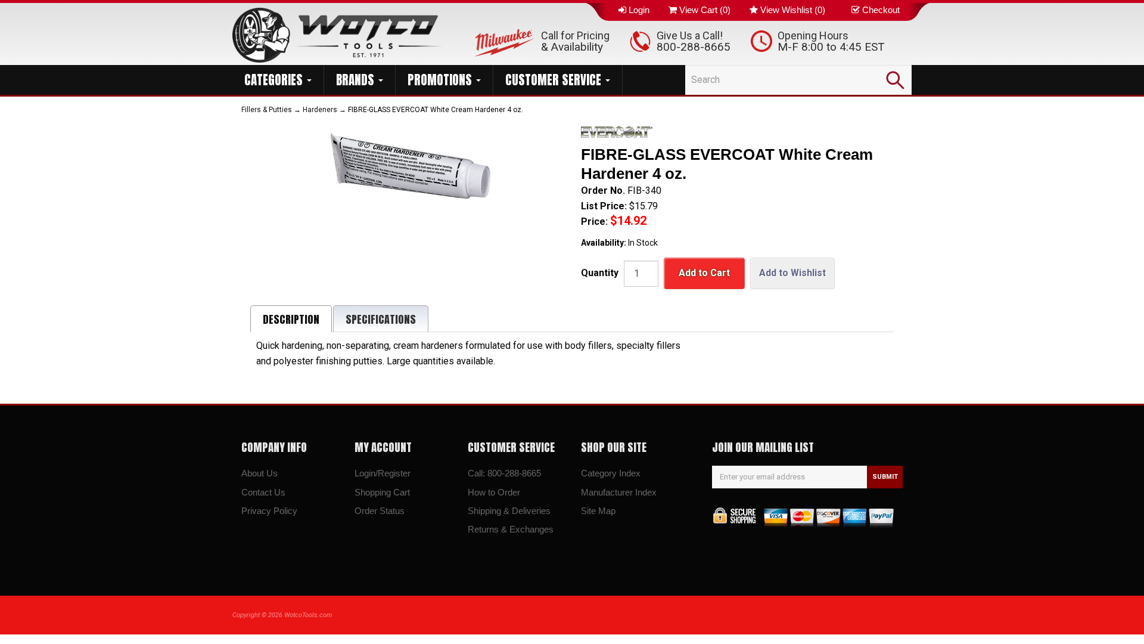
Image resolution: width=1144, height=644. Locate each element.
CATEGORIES (275, 79)
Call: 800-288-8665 (504, 473)
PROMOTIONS (441, 79)
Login (639, 10)
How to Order (494, 492)
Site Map (598, 511)
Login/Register (383, 473)
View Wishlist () (792, 10)
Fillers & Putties (266, 110)
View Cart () (704, 10)
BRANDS (356, 79)
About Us (259, 473)
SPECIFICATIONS (381, 319)
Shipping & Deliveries (509, 511)
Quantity (599, 272)
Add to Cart (704, 272)
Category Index (611, 473)
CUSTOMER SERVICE (554, 79)
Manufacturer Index (619, 492)
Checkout (881, 10)
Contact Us (263, 492)
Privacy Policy (269, 511)
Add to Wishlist (792, 272)
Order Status (380, 511)
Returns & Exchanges (511, 529)
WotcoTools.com (308, 615)
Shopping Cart (382, 492)
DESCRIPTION (291, 319)
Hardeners (320, 110)
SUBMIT (885, 477)
